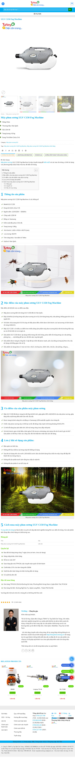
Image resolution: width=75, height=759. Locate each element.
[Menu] (3, 3)
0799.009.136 (37, 725)
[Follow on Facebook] (22, 650)
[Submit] (69, 9)
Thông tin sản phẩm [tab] (8, 155)
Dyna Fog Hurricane (12, 689)
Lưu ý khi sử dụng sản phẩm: (12, 179)
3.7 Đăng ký (63, 715)
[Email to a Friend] (12, 150)
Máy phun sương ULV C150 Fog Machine (15, 146)
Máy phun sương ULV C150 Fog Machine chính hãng (41, 146)
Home (2, 114)
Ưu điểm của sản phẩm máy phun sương (15, 177)
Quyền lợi (9, 186)
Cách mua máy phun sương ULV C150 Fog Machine (19, 182)
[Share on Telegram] (25, 150)
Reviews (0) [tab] (38, 155)
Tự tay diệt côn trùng (7, 530)
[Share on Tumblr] (22, 150)
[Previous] (4, 58)
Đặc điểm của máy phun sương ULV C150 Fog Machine (20, 175)
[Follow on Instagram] (26, 650)
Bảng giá (9, 184)
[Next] (70, 58)
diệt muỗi (47, 162)
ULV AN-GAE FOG (37, 689)
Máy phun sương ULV (12, 114)
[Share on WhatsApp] (2, 150)
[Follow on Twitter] (29, 650)
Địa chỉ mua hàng (11, 188)
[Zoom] (3, 92)
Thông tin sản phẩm (9, 173)
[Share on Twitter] (9, 150)
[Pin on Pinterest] (15, 150)
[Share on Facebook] (5, 150)
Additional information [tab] (24, 155)
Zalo (70, 715)
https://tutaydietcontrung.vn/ (55, 634)
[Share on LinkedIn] (19, 150)
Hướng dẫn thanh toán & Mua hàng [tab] (56, 155)
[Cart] (72, 3)
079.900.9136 (37, 720)
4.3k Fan (53, 715)
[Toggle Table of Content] (35, 170)
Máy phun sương (6, 162)
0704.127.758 (40, 715)
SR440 (62, 689)
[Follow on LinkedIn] (32, 650)
